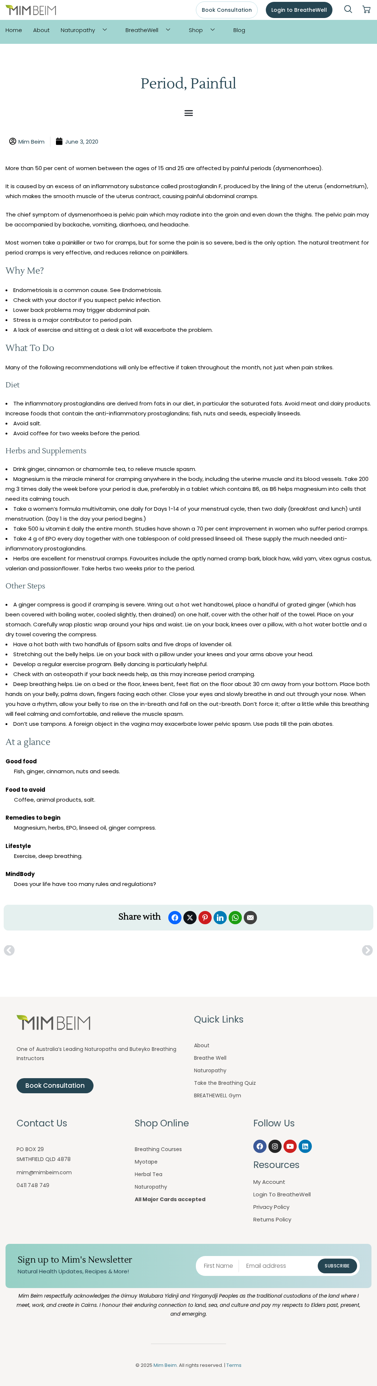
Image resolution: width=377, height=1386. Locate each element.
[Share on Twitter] (190, 917)
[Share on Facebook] (175, 917)
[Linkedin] (305, 1146)
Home (14, 30)
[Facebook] (260, 1146)
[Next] (280, 950)
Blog (239, 30)
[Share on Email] (250, 917)
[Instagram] (275, 1146)
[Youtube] (290, 1146)
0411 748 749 (33, 1185)
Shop (196, 30)
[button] (348, 9)
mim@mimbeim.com (44, 1172)
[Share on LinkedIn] (220, 917)
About (41, 30)
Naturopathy (78, 30)
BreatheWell (142, 30)
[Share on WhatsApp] (235, 917)
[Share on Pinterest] (205, 917)
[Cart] (366, 9)
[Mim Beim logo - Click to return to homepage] (31, 10)
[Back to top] (357, 1366)
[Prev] (96, 950)
